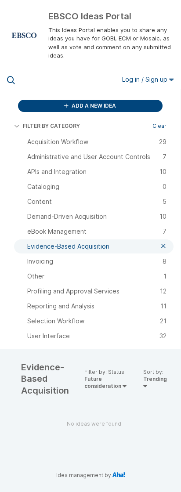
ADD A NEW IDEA (93, 105)
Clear (159, 126)
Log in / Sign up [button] (145, 79)
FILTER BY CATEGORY (51, 126)
